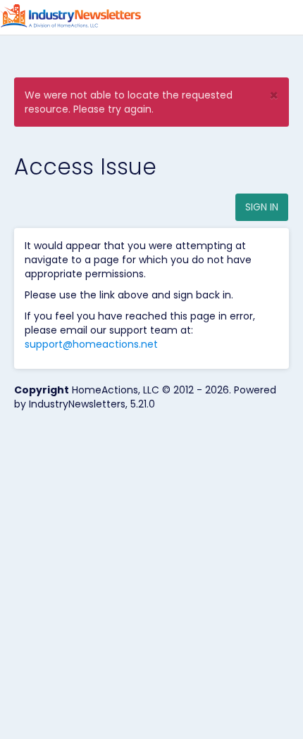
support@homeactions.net (91, 344)
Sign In (261, 207)
